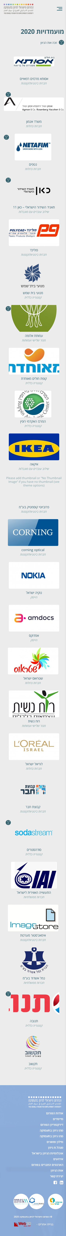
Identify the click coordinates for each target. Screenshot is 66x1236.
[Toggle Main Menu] (59, 8)
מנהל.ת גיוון (55, 1148)
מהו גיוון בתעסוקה (51, 1130)
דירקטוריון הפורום (51, 1125)
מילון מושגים (55, 1142)
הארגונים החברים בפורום (47, 1165)
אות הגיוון (57, 1170)
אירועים (58, 1159)
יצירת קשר (56, 1176)
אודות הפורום (54, 1113)
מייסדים (58, 1119)
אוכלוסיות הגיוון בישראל (47, 1153)
